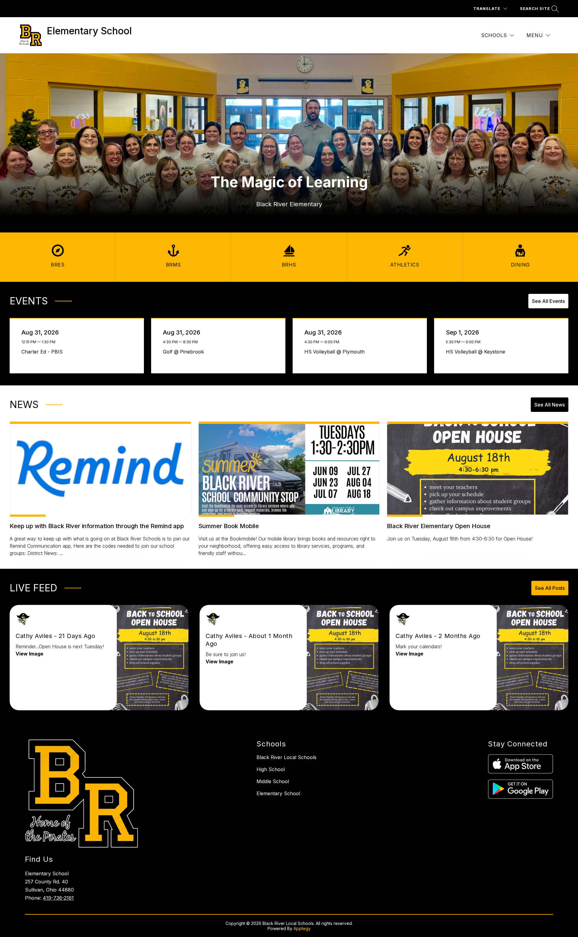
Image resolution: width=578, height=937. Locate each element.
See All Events (548, 301)
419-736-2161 (58, 898)
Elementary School (278, 793)
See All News (549, 405)
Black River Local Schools (286, 757)
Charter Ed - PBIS (43, 352)
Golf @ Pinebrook (185, 352)
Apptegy (302, 928)
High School (270, 769)
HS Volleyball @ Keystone (477, 352)
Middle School (272, 781)
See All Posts (550, 588)
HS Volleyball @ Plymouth (336, 352)
